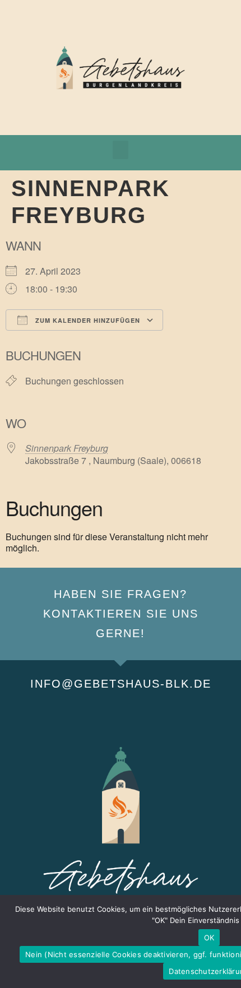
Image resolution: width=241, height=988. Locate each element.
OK (209, 937)
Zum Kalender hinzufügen (86, 320)
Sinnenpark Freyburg (66, 448)
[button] (120, 150)
